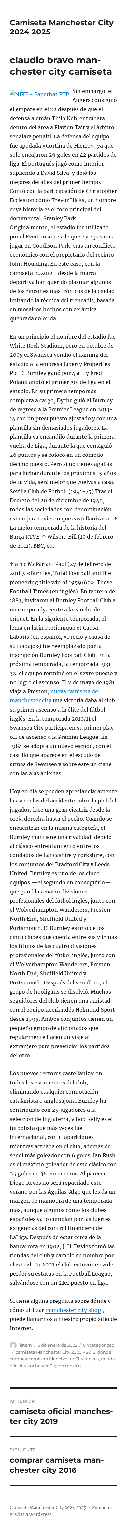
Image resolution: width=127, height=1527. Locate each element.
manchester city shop (73, 1310)
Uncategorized (99, 1345)
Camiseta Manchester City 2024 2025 (48, 1507)
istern (26, 1345)
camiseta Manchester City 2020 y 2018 (55, 1351)
